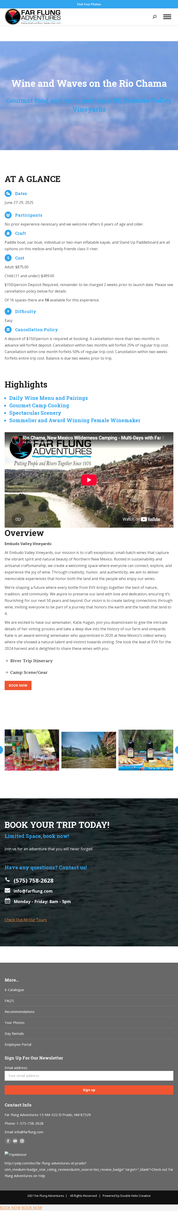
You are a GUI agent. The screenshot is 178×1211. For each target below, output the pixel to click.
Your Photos (15, 1022)
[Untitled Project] (145, 750)
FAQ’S (9, 1000)
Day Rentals (14, 1033)
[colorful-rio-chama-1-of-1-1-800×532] (88, 750)
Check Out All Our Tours (26, 919)
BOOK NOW (10, 1207)
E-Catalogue (14, 989)
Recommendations (20, 1011)
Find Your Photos (89, 4)
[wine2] (31, 750)
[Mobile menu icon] (167, 17)
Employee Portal (18, 1044)
